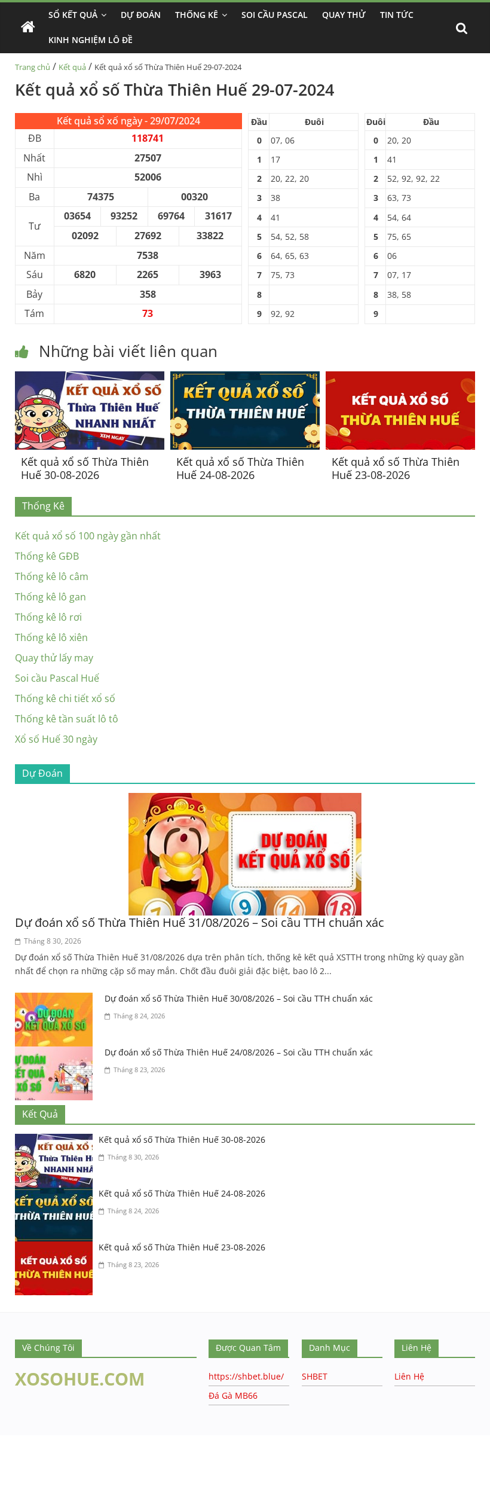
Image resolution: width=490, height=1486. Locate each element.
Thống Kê (196, 14)
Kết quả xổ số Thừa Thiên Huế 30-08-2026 (85, 468)
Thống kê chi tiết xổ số (65, 698)
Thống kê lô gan (50, 596)
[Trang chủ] (28, 27)
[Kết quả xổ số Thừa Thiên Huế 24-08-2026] (245, 378)
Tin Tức (397, 14)
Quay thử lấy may (54, 657)
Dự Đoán (141, 14)
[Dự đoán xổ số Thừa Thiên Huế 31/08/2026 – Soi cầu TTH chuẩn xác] (245, 800)
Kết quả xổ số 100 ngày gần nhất (88, 535)
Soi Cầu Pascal (274, 14)
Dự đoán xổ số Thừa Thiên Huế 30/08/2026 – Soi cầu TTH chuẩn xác (239, 998)
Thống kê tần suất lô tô (66, 718)
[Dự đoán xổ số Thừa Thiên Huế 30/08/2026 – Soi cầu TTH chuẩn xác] (57, 999)
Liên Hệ (409, 1376)
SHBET (314, 1376)
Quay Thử (344, 14)
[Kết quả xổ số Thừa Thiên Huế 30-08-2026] (89, 378)
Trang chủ (32, 67)
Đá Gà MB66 (233, 1395)
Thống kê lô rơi (48, 617)
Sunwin (16, 1477)
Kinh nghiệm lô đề (90, 39)
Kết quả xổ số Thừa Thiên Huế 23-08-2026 (396, 468)
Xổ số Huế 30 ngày (56, 739)
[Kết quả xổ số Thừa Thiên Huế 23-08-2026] (400, 378)
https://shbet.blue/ (246, 1376)
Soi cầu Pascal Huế (57, 678)
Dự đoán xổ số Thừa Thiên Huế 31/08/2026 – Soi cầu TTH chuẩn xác (199, 922)
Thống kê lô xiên (51, 637)
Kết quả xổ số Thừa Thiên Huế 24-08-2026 (240, 468)
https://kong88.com (121, 1441)
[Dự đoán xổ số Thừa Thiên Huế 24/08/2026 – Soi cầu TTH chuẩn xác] (57, 1053)
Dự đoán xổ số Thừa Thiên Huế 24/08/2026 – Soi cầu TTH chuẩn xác (239, 1052)
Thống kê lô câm (51, 576)
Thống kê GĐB (47, 556)
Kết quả (72, 67)
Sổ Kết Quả (72, 14)
